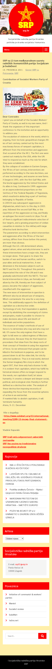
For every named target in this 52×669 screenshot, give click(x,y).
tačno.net (13, 620)
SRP (16, 73)
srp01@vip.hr (21, 564)
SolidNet (13, 614)
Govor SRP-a (32, 69)
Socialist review (16, 609)
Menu (6, 49)
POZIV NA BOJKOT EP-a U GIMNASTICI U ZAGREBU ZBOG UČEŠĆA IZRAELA (25, 514)
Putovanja (8, 73)
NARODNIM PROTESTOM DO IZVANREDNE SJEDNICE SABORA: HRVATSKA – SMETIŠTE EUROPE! (22, 502)
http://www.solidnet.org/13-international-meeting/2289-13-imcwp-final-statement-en (26, 419)
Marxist (12, 603)
